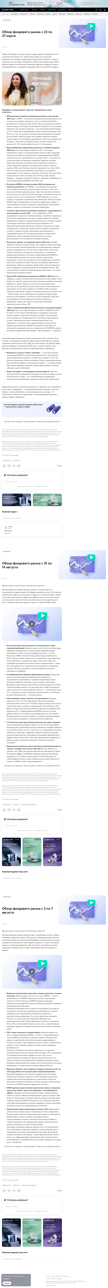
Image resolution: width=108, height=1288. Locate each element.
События (42, 10)
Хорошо (7, 1283)
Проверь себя (52, 10)
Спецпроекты (62, 10)
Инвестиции (6, 20)
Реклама (27, 495)
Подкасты (71, 10)
